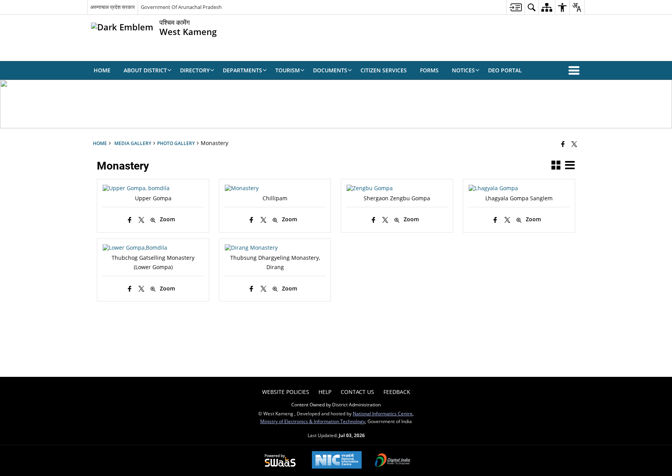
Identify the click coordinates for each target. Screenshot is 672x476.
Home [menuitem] (102, 70)
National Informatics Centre (383, 413)
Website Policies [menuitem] (285, 392)
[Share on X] (141, 220)
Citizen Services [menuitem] (383, 70)
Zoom (167, 219)
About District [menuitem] (145, 70)
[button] (575, 70)
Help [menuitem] (324, 392)
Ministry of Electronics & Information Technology (312, 421)
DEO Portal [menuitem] (505, 70)
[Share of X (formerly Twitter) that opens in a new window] (574, 144)
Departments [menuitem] (242, 70)
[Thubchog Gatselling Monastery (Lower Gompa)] (135, 247)
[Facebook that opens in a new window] (563, 144)
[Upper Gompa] (136, 188)
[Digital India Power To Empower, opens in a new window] (392, 461)
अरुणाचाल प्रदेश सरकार (112, 7)
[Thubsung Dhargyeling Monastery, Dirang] (251, 247)
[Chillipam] (242, 188)
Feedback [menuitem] (396, 392)
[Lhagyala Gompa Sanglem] (493, 188)
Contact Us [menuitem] (357, 392)
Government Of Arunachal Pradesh (181, 7)
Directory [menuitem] (195, 70)
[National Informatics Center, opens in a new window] (337, 460)
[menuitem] (515, 7)
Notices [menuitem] (463, 70)
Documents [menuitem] (330, 70)
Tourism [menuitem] (287, 70)
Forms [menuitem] (429, 70)
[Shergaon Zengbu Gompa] (369, 188)
